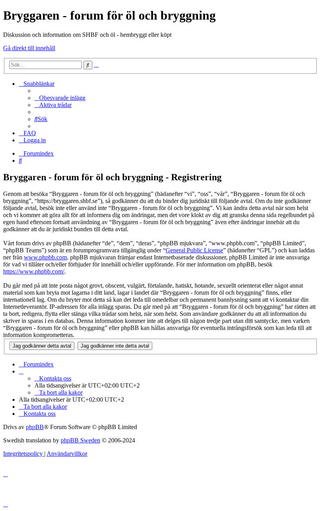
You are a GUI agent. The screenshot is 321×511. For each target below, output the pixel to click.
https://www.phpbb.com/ (33, 271)
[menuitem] (59, 97)
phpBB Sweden (80, 440)
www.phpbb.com (45, 257)
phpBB (35, 427)
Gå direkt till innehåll (29, 48)
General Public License (194, 250)
